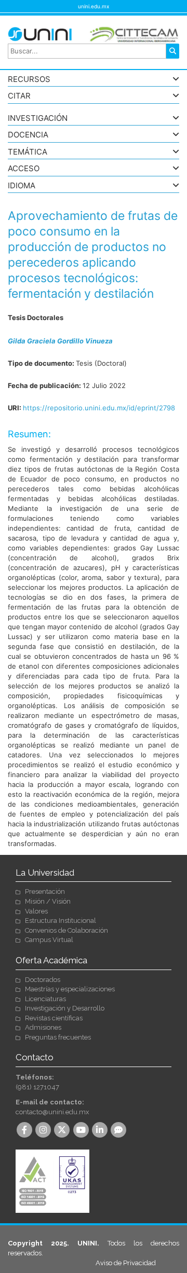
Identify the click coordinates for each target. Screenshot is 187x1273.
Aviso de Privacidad (126, 1263)
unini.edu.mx (93, 6)
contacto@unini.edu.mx (52, 1112)
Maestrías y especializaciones (70, 989)
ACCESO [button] (23, 168)
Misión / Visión (48, 901)
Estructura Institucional (60, 920)
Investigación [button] (38, 118)
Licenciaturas (45, 999)
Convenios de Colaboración (66, 930)
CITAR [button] (19, 96)
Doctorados (42, 980)
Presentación (45, 891)
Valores (36, 911)
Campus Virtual (49, 940)
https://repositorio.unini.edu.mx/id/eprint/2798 (99, 408)
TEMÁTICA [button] (27, 152)
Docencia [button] (28, 135)
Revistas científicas (54, 1018)
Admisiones (43, 1027)
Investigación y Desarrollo (64, 1008)
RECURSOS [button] (29, 79)
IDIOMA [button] (21, 186)
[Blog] (119, 1130)
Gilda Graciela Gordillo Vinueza (60, 341)
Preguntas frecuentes (58, 1037)
